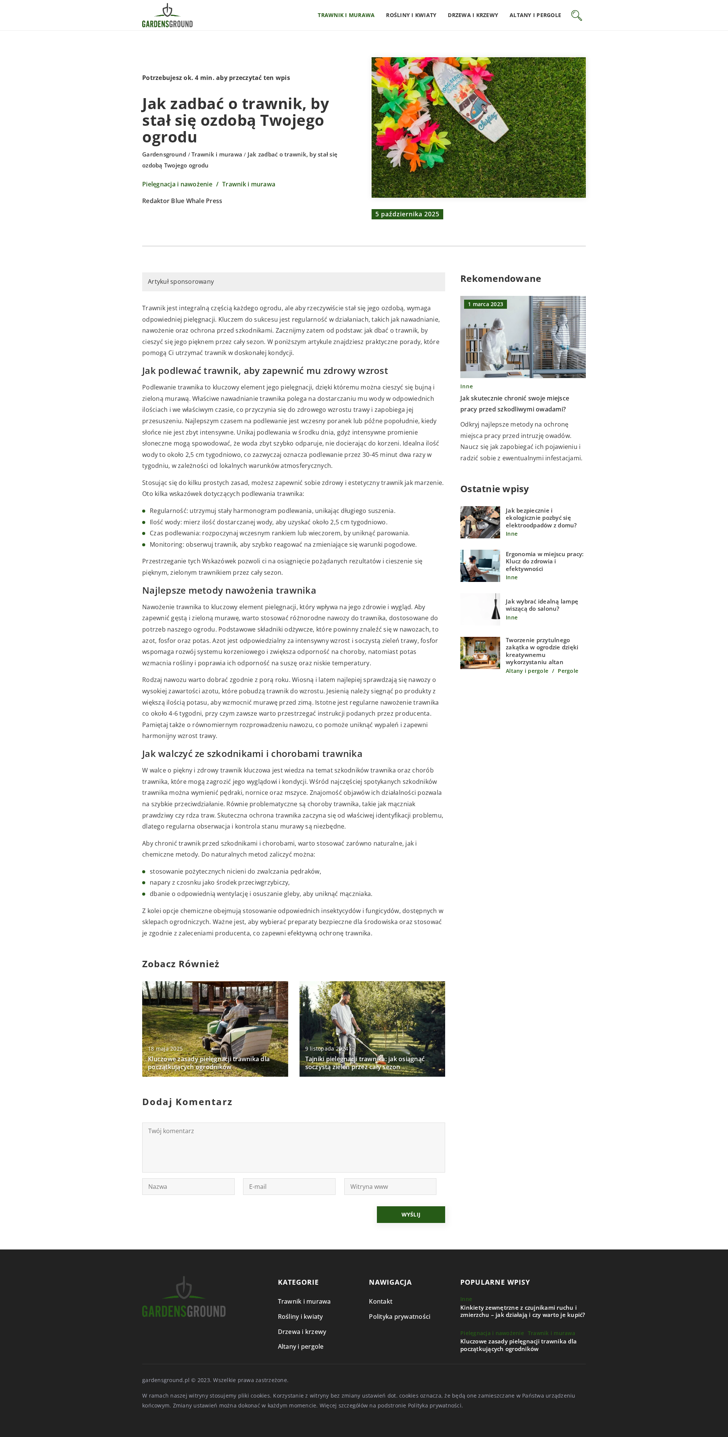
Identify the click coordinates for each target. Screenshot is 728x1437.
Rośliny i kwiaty (411, 15)
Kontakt (380, 1301)
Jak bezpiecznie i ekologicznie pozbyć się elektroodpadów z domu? (541, 518)
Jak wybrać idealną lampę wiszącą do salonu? (542, 605)
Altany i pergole (535, 15)
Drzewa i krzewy (473, 15)
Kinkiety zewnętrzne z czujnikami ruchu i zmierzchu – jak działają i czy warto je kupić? (522, 1311)
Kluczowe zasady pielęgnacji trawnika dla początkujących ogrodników (209, 1063)
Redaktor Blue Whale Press (182, 201)
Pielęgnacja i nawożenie (177, 184)
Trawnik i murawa (346, 15)
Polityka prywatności (399, 1316)
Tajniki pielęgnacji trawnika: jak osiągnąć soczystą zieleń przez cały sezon (365, 1063)
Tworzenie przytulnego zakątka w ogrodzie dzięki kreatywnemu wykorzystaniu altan (542, 651)
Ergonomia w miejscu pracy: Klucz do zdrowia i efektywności (545, 562)
